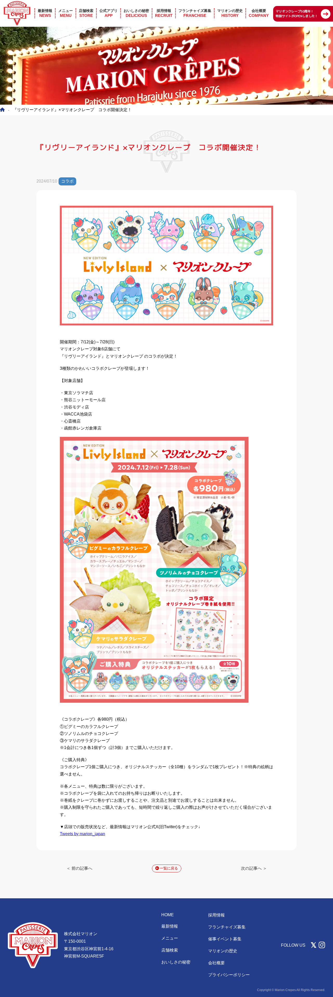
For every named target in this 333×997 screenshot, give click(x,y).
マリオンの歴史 (222, 951)
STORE (86, 13)
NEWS (45, 13)
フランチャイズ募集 (227, 927)
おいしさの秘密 (175, 962)
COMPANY (259, 13)
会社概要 (216, 963)
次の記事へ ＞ (254, 868)
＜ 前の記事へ (79, 868)
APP (108, 13)
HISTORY (230, 13)
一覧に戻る (169, 868)
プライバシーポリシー (229, 975)
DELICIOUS (136, 13)
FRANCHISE (194, 13)
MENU (65, 13)
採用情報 (216, 915)
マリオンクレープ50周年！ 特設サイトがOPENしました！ (297, 13)
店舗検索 (169, 950)
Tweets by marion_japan (82, 834)
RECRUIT (163, 13)
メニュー (169, 938)
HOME (167, 915)
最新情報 (169, 926)
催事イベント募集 (224, 939)
